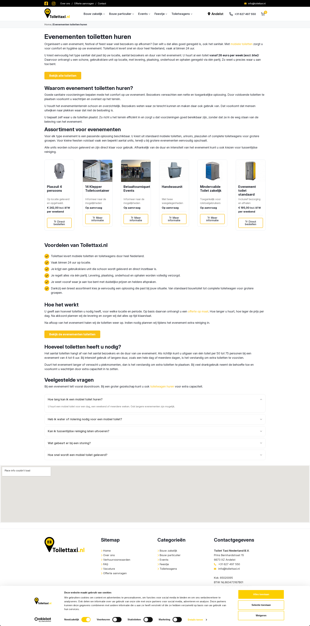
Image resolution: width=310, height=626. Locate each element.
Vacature (109, 568)
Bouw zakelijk (93, 13)
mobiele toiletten (242, 44)
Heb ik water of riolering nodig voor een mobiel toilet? (85, 419)
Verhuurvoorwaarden (116, 559)
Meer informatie (97, 219)
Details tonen (195, 619)
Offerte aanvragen (84, 3)
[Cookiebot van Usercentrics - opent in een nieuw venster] (43, 619)
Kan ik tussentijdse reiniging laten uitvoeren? (78, 431)
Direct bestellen (59, 223)
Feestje (160, 13)
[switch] (117, 619)
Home (47, 24)
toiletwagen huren (162, 386)
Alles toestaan (261, 594)
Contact (102, 3)
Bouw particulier (120, 13)
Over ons (65, 3)
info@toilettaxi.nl (257, 3)
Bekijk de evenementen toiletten (72, 334)
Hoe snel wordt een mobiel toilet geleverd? (77, 455)
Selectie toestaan (261, 605)
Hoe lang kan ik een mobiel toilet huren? (75, 399)
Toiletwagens (180, 13)
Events (143, 13)
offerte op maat (198, 311)
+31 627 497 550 (245, 14)
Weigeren (261, 615)
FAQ (105, 564)
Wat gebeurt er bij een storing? (69, 443)
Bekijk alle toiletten (62, 75)
